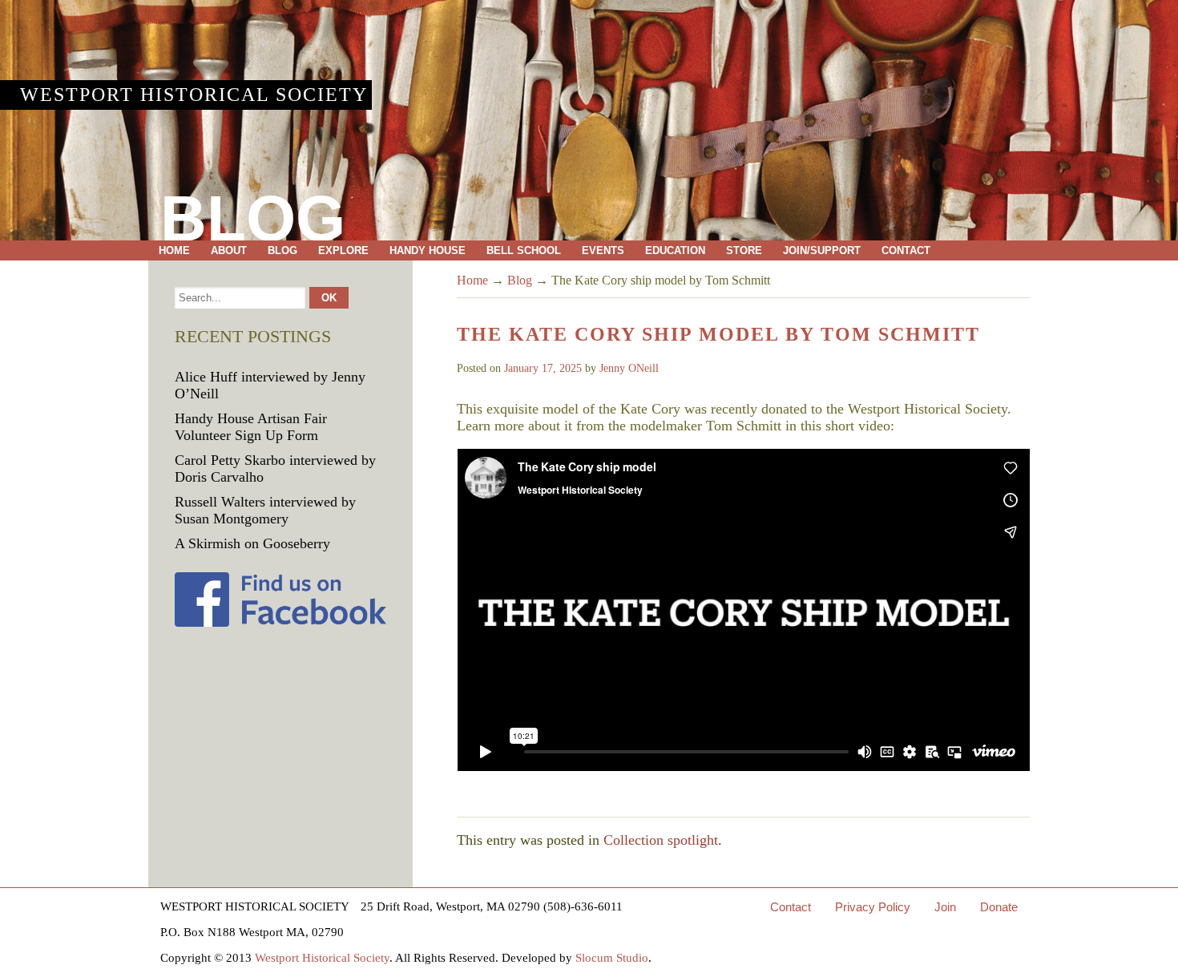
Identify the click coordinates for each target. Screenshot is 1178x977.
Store (744, 250)
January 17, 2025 (543, 368)
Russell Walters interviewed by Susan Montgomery (265, 510)
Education (675, 250)
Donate (999, 907)
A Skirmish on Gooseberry (252, 543)
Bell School (523, 250)
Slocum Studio (611, 957)
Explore (343, 250)
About (229, 250)
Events (603, 250)
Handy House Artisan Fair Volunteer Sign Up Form (251, 426)
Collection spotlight (660, 840)
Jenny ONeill (629, 368)
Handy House (427, 250)
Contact (905, 250)
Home (174, 250)
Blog (282, 250)
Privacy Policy (872, 907)
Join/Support (822, 250)
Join (945, 907)
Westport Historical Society (194, 94)
